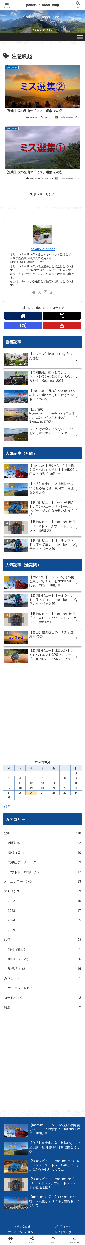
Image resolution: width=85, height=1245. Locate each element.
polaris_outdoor (42, 249)
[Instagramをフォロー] (45, 292)
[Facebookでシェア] (14, 1084)
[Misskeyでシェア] (71, 1073)
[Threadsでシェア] (33, 1084)
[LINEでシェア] (71, 1084)
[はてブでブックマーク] (52, 1084)
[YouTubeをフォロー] (51, 292)
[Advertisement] (42, 713)
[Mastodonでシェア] (33, 1073)
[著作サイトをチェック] (33, 292)
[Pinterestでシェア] (23, 1095)
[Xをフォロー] (39, 292)
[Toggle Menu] (80, 37)
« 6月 (7, 806)
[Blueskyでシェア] (52, 1073)
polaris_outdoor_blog (42, 5)
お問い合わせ (22, 1226)
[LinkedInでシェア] (42, 1095)
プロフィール (63, 1226)
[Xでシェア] (14, 1073)
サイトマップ (63, 1232)
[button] (76, 772)
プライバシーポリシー (22, 1232)
